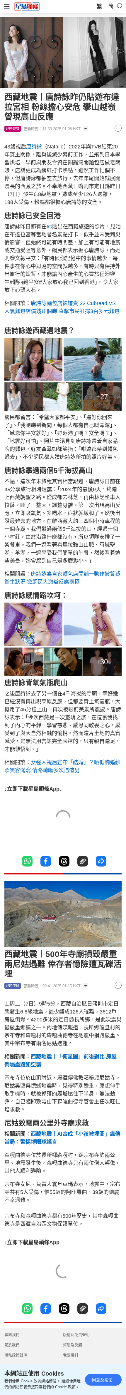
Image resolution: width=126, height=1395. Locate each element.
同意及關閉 (102, 1379)
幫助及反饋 (72, 1345)
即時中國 (13, 986)
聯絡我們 (12, 1334)
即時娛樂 (13, 129)
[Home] (27, 6)
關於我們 (12, 1345)
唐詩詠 (34, 147)
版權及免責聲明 (76, 1334)
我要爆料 (70, 1355)
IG (49, 227)
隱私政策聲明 (15, 1355)
